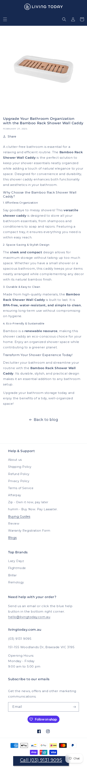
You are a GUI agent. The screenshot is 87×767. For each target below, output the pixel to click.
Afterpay (14, 495)
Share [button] (12, 136)
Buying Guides (19, 516)
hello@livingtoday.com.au (29, 617)
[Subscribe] (74, 707)
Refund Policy (19, 474)
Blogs (12, 537)
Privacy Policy (18, 481)
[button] (5, 19)
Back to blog (46, 419)
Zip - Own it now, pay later (28, 502)
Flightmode (17, 568)
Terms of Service (21, 488)
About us (15, 460)
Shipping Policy (20, 467)
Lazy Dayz (16, 561)
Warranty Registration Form (29, 530)
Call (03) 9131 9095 (41, 760)
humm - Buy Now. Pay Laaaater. (33, 509)
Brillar (12, 575)
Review (13, 523)
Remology (16, 582)
